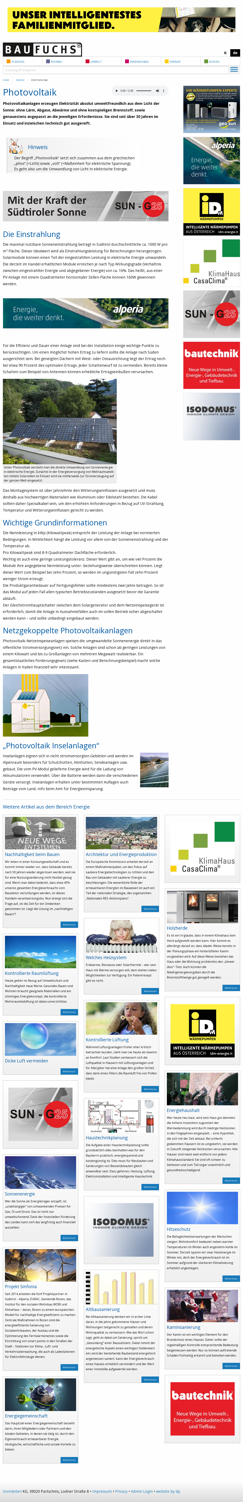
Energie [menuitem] (175, 61)
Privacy (121, 1491)
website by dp (168, 1491)
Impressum (102, 1491)
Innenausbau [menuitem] (139, 61)
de (235, 52)
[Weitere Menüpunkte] (234, 70)
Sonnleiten (12, 1491)
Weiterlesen (69, 924)
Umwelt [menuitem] (96, 61)
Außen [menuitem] (214, 61)
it (225, 52)
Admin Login (142, 1491)
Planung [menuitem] (17, 61)
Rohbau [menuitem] (56, 61)
